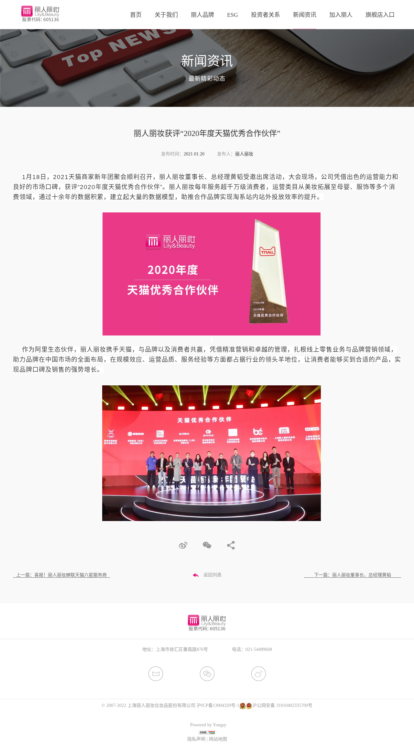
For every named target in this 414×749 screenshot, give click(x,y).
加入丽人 (341, 15)
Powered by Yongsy (208, 724)
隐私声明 (196, 739)
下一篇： (352, 575)
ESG (232, 15)
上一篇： (61, 575)
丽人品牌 (202, 15)
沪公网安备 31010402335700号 (282, 705)
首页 (136, 15)
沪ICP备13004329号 (216, 705)
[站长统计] (207, 732)
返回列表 (212, 575)
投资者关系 (265, 15)
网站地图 (218, 739)
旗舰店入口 (380, 15)
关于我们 (166, 15)
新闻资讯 (304, 15)
